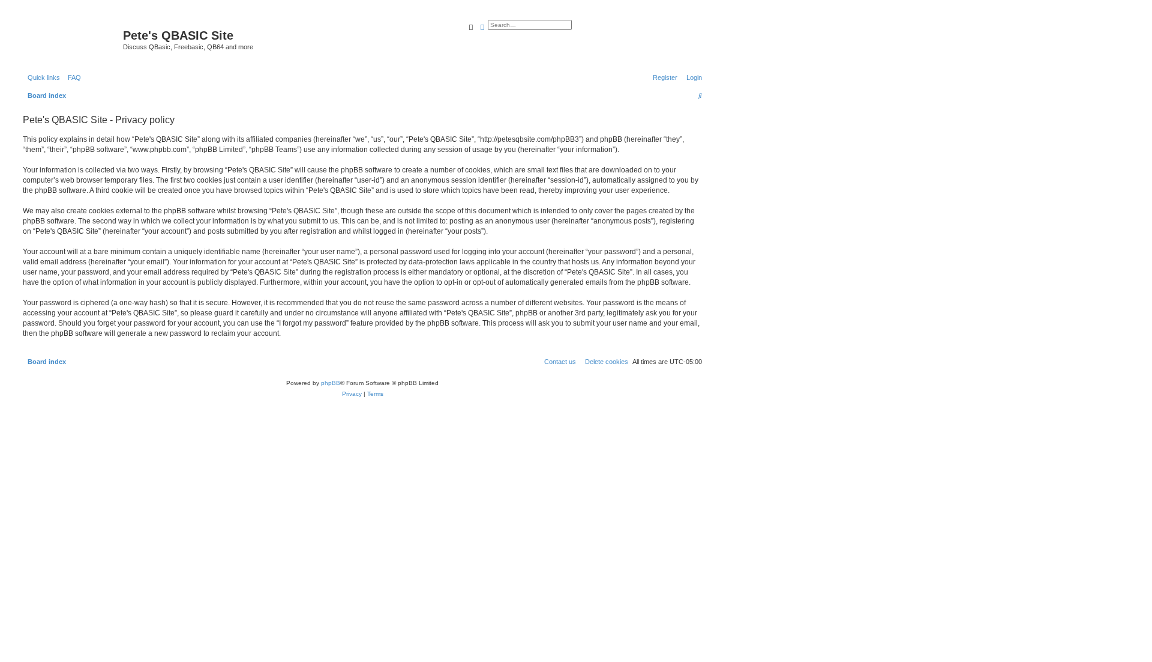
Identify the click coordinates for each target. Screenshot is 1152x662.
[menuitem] (72, 77)
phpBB (330, 383)
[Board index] (71, 39)
